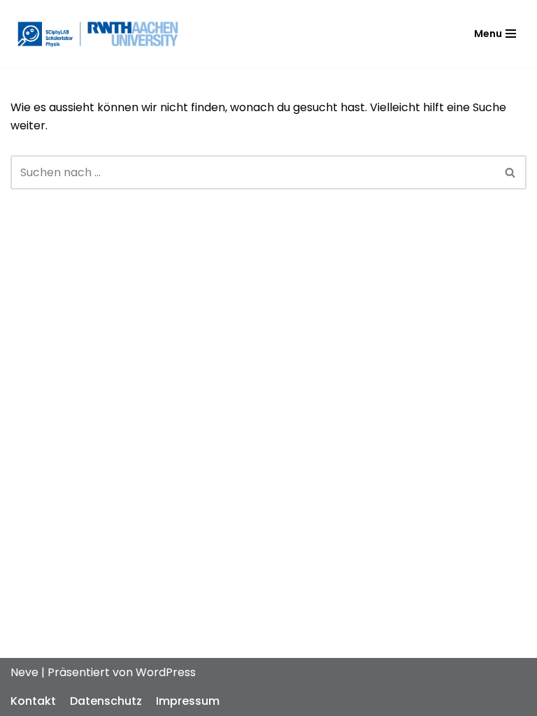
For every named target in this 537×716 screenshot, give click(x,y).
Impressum (188, 701)
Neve (24, 672)
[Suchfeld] (511, 172)
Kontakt (33, 701)
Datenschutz (106, 701)
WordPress (166, 672)
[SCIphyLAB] (97, 34)
